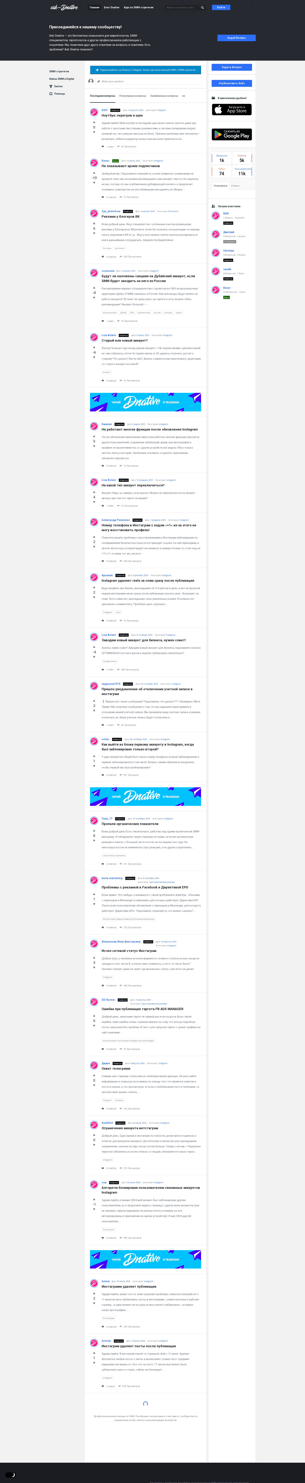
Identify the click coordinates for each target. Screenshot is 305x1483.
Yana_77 (107, 818)
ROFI (105, 110)
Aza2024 (107, 1122)
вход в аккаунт (110, 312)
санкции (168, 312)
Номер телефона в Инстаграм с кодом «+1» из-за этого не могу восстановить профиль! (149, 527)
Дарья (106, 1063)
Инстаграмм (109, 1318)
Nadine (106, 1451)
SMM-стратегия (59, 71)
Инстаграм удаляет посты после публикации (139, 1346)
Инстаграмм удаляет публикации (129, 1286)
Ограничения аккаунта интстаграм (130, 1128)
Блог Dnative (111, 7)
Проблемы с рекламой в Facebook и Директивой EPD (145, 887)
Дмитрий (228, 232)
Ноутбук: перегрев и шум (122, 115)
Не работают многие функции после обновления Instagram (150, 429)
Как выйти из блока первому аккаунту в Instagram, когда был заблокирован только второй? (148, 746)
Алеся (106, 1281)
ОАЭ (132, 312)
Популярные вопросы (132, 95)
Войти (221, 7)
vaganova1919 (111, 683)
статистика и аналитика (114, 855)
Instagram (158, 160)
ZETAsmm (108, 999)
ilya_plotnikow (111, 211)
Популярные (220, 185)
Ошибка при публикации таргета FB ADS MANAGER (142, 1009)
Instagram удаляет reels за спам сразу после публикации (148, 580)
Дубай (123, 312)
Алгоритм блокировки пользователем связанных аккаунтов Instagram (151, 1190)
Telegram (161, 110)
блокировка (108, 1229)
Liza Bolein (109, 335)
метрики (119, 1100)
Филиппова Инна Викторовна (121, 941)
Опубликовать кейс (232, 83)
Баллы (58, 86)
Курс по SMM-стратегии (138, 7)
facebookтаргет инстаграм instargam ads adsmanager (128, 1040)
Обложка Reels (114, 1406)
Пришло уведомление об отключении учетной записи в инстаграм (147, 691)
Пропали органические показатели (130, 824)
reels (118, 612)
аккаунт (106, 372)
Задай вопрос (236, 37)
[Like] (94, 122)
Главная (94, 7)
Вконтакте (173, 211)
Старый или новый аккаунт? (125, 340)
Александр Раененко (116, 520)
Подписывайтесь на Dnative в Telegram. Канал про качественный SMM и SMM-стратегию (148, 70)
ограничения (143, 312)
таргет (179, 312)
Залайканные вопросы (164, 95)
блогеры (107, 248)
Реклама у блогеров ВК (121, 216)
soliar (105, 739)
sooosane (108, 270)
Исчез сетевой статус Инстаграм (129, 951)
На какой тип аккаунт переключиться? (133, 485)
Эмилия (107, 424)
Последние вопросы (102, 95)
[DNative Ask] (67, 7)
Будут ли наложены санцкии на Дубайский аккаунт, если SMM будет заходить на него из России (149, 278)
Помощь (59, 93)
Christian (228, 250)
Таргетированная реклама (162, 882)
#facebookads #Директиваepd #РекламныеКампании (128, 919)
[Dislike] (94, 132)
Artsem (106, 1340)
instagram (107, 612)
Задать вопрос (232, 67)
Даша (105, 1400)
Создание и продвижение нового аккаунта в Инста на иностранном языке (146, 1458)
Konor (106, 160)
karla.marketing (112, 878)
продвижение (109, 661)
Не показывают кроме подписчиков (131, 166)
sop (104, 1182)
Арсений (107, 575)
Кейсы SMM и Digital (61, 78)
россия (157, 312)
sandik (227, 269)
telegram (107, 1100)
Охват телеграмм (116, 1068)
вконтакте (120, 248)
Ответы (235, 185)
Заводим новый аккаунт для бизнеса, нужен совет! (144, 640)
